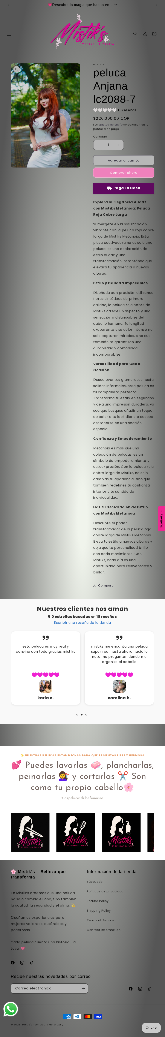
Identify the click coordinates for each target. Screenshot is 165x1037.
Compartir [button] (106, 585)
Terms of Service (101, 920)
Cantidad (100, 137)
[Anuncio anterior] (8, 4)
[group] (30, 832)
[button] (9, 34)
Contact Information (104, 930)
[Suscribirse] (83, 988)
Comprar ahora (124, 172)
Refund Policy (98, 901)
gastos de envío (111, 124)
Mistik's (27, 1024)
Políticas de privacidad (105, 891)
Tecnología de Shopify (48, 1024)
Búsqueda (95, 882)
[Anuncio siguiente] (156, 4)
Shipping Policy (99, 910)
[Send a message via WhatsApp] (10, 1009)
